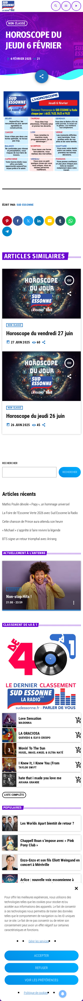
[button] (76, 888)
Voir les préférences (41, 980)
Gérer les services (39, 941)
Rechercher (9, 463)
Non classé (16, 23)
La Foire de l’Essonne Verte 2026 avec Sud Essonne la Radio (40, 513)
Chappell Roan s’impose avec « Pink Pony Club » (47, 842)
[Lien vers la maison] (8, 6)
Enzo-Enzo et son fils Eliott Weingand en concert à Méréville (50, 862)
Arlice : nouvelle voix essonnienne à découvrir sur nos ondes (47, 881)
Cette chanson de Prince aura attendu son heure (32, 522)
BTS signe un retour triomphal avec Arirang (29, 539)
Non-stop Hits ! (19, 596)
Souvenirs (14, 589)
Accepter (41, 956)
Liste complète (14, 794)
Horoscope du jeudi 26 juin (35, 416)
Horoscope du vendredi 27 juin (39, 333)
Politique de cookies (36, 993)
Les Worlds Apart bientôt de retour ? (47, 823)
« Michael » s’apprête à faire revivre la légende (31, 530)
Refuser (41, 968)
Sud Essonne (25, 204)
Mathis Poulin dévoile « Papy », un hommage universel (35, 504)
